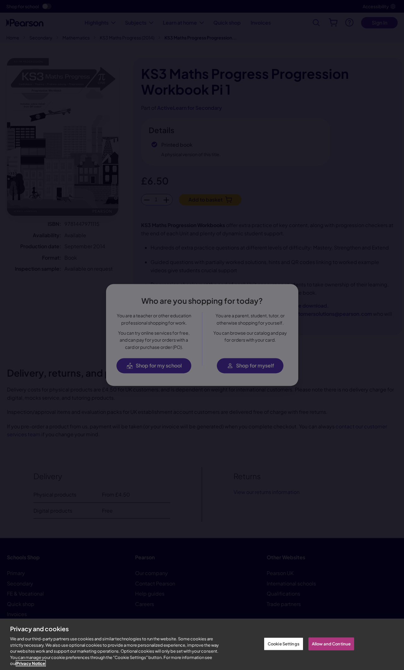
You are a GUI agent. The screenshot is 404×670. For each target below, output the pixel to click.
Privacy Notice (30, 663)
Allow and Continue (331, 643)
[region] (202, 644)
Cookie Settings (284, 643)
